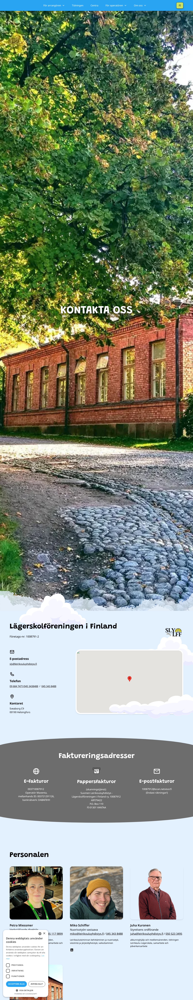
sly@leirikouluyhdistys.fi (23, 664)
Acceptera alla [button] (16, 984)
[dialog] (25, 963)
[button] (54, 5)
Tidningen (77, 5)
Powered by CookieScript (25, 994)
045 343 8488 (48, 686)
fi (180, 5)
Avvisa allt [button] (37, 984)
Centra (94, 5)
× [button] (44, 933)
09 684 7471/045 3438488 (24, 686)
